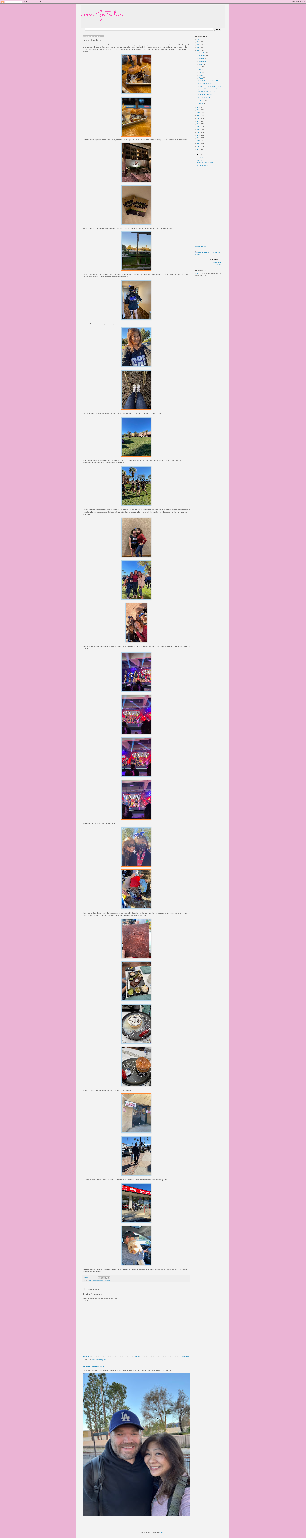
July (200, 67)
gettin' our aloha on (204, 83)
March (201, 78)
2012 (199, 132)
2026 (199, 39)
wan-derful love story (203, 165)
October (201, 58)
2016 (199, 121)
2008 (199, 143)
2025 (199, 42)
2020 (199, 110)
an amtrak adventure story (93, 1366)
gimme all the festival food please (209, 89)
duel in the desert (204, 97)
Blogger (161, 1532)
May (200, 72)
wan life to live (102, 14)
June (200, 69)
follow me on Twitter (217, 264)
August (201, 64)
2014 (199, 127)
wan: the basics (202, 158)
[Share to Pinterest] (108, 1277)
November (202, 55)
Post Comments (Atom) (99, 1360)
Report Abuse (200, 247)
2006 (199, 149)
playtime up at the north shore (208, 80)
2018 (199, 115)
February (202, 101)
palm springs (108, 1280)
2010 (199, 138)
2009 (199, 141)
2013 (199, 129)
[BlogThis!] (102, 1277)
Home (137, 1356)
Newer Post (87, 1356)
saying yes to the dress (205, 94)
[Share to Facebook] (106, 1277)
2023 (199, 47)
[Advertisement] (208, 206)
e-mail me (198, 273)
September (202, 61)
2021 (199, 107)
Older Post (185, 1356)
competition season (97, 1280)
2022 (199, 50)
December (202, 53)
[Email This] (99, 1277)
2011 (199, 135)
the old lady (200, 160)
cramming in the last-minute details (209, 86)
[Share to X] (104, 1277)
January (201, 103)
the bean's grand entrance (205, 163)
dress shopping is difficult (206, 92)
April (200, 75)
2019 (199, 113)
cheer (89, 1280)
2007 (199, 146)
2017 (199, 118)
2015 (199, 124)
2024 (199, 45)
